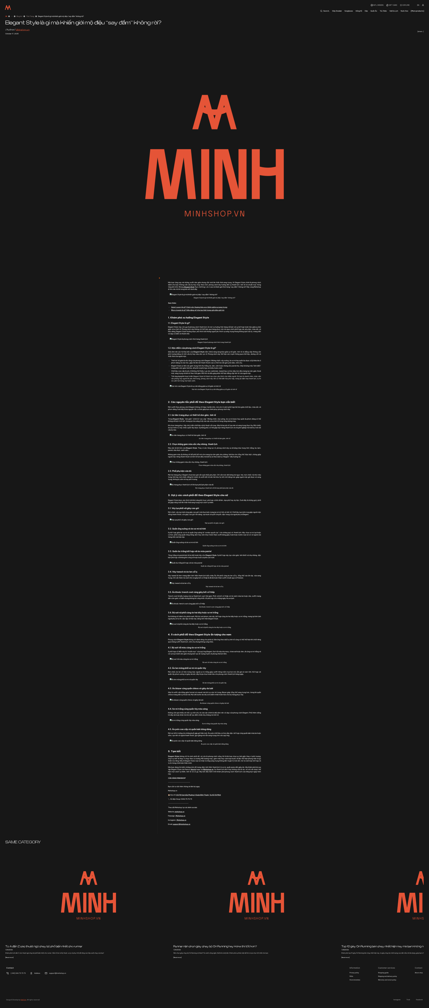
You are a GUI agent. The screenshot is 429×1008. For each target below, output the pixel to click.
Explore (406, 5)
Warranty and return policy (387, 980)
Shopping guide (383, 973)
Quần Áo (373, 11)
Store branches (355, 980)
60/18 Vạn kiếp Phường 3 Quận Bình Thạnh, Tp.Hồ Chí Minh (198, 795)
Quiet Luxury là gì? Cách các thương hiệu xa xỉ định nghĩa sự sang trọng (199, 307)
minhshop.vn (179, 812)
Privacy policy (354, 973)
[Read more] (9, 957)
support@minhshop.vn (181, 824)
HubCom (23, 1000)
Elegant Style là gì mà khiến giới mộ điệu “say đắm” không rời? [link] (61, 16)
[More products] (417, 11)
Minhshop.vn (180, 816)
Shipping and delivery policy (387, 976)
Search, (326, 11)
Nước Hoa (404, 11)
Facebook (419, 1000)
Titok (408, 1000)
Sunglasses (349, 11)
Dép (366, 11)
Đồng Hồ (359, 11)
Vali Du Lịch (393, 11)
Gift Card (393, 5)
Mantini (193, 769)
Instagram (397, 1000)
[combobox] (418, 5)
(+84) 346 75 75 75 (18, 973)
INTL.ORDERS (378, 5)
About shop (419, 973)
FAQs (351, 976)
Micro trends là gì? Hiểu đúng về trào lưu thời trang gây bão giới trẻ (197, 310)
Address (37, 973)
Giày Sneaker (337, 11)
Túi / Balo (383, 11)
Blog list (19, 16)
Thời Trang (30, 16)
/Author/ (17, 30)
